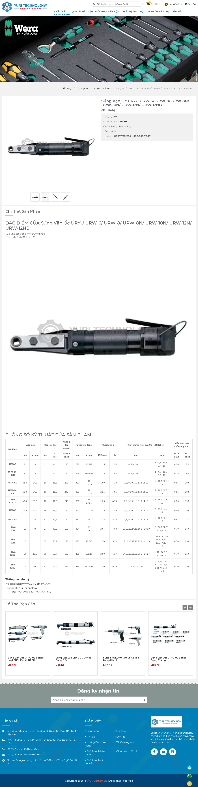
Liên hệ (176, 11)
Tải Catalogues (124, 742)
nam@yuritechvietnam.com (23, 754)
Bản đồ (191, 4)
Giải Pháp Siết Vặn (107, 11)
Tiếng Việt (174, 4)
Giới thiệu (60, 11)
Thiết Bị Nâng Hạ (132, 11)
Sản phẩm (84, 88)
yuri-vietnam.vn (97, 780)
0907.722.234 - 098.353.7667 (23, 748)
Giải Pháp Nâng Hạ (158, 11)
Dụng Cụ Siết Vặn (81, 11)
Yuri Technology (28, 587)
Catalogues (62, 14)
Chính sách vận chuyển (94, 762)
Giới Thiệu (121, 730)
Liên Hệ (120, 736)
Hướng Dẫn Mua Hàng (95, 744)
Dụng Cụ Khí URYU (102, 88)
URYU (123, 121)
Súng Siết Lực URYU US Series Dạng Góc (73, 659)
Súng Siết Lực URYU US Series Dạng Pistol (121, 659)
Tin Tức (90, 736)
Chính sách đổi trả (126, 751)
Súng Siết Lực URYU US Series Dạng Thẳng (168, 659)
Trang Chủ (92, 730)
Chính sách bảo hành (95, 753)
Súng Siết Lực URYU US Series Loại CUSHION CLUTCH (25, 659)
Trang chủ (70, 88)
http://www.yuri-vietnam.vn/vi (33, 583)
